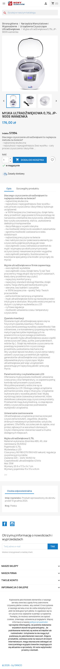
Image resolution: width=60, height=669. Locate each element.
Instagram (12, 524)
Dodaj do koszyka (30, 159)
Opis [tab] (8, 188)
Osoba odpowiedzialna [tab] (19, 490)
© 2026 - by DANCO (12, 665)
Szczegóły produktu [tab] (27, 188)
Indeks (5, 133)
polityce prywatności (39, 622)
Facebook (4, 524)
